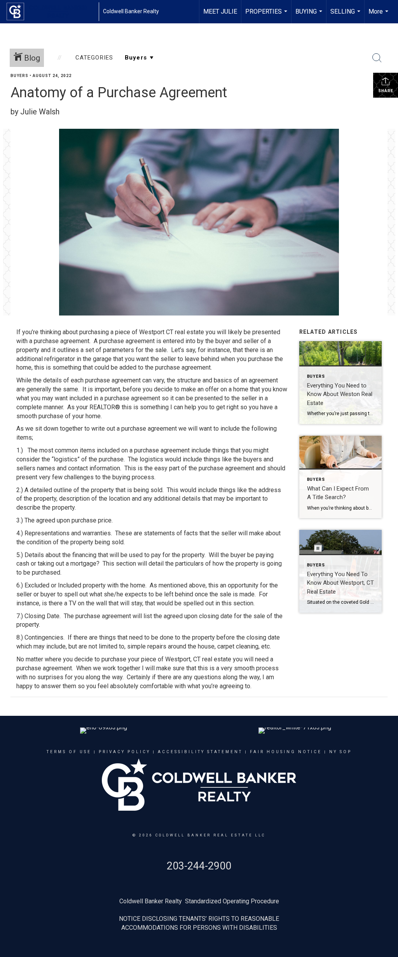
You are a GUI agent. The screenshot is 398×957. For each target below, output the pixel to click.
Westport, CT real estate (198, 659)
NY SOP (340, 752)
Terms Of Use (69, 752)
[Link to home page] (50, 11)
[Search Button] (377, 57)
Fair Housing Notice (286, 752)
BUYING (309, 15)
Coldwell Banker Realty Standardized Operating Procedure (199, 901)
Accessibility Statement (200, 752)
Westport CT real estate (171, 332)
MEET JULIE (220, 11)
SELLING (346, 15)
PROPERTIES (267, 15)
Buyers (19, 76)
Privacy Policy (124, 752)
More (379, 15)
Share (385, 91)
